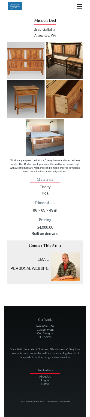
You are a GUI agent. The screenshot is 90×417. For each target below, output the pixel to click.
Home (45, 384)
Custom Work (45, 329)
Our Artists (45, 337)
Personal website (30, 268)
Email (43, 259)
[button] (25, 60)
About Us (45, 376)
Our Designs (45, 333)
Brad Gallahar (45, 29)
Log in (45, 380)
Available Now (45, 326)
